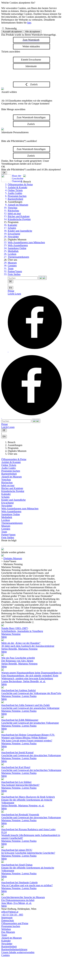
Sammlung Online (17, 248)
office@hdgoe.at (9, 911)
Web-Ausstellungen (18, 245)
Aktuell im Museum (18, 204)
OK (4, 173)
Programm (13, 448)
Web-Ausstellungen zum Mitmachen (26, 242)
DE (10, 281)
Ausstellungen (15, 445)
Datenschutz (7, 920)
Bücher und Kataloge (19, 216)
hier (29, 22)
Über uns (12, 453)
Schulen (12, 228)
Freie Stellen (14, 274)
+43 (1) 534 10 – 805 (12, 914)
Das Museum (8, 932)
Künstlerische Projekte (19, 219)
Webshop (6, 929)
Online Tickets (15, 190)
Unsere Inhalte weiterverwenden (17, 952)
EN (10, 288)
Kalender (12, 225)
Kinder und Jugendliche (20, 230)
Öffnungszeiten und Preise (14, 923)
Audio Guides (15, 193)
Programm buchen (17, 196)
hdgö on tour (14, 213)
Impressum (6, 917)
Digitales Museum (17, 451)
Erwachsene (14, 233)
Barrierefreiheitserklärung (14, 949)
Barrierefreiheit (15, 199)
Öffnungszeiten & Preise (20, 184)
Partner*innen (15, 271)
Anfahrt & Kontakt (17, 187)
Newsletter (13, 236)
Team (10, 268)
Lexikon (12, 254)
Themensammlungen (18, 257)
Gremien (12, 265)
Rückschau (13, 210)
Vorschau (12, 207)
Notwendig (11, 28)
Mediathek (13, 251)
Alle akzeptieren (32, 31)
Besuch (11, 442)
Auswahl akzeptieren (12, 31)
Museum (12, 262)
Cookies (5, 955)
